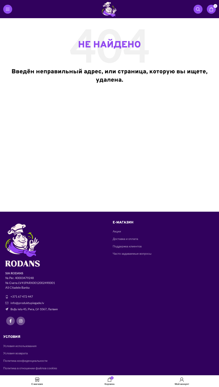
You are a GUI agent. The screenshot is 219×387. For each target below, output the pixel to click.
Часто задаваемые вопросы (132, 253)
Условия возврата (15, 353)
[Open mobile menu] (7, 9)
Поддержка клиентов (127, 246)
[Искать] (198, 9)
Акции (117, 231)
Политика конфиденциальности (25, 360)
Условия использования (20, 346)
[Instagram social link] (20, 321)
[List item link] (54, 296)
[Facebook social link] (10, 321)
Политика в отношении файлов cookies (30, 368)
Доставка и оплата (125, 239)
